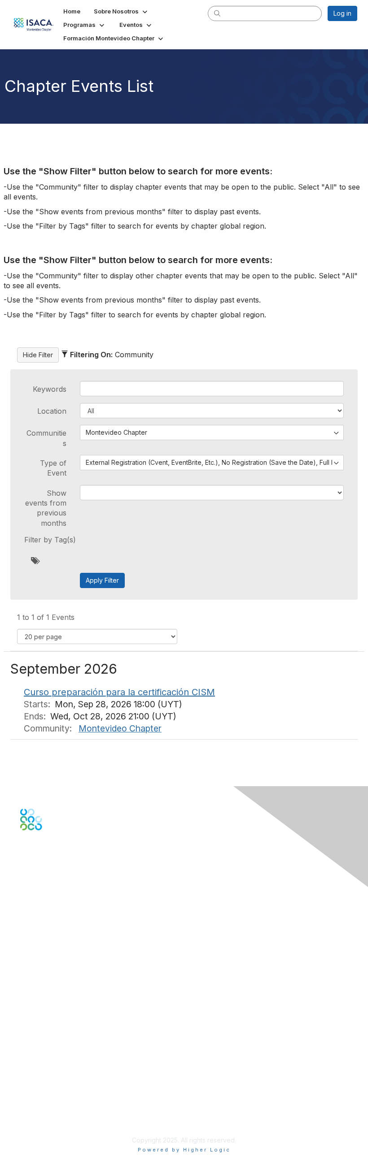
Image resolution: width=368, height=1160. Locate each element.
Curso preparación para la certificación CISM (119, 692)
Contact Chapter (44, 926)
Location (51, 411)
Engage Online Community (60, 874)
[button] (121, 11)
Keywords (49, 389)
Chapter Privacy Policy (54, 1117)
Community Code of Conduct (63, 1078)
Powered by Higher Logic (184, 1150)
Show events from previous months (45, 508)
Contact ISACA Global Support (65, 939)
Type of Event (53, 468)
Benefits (32, 1000)
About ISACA (38, 1069)
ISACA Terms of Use (50, 1095)
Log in (342, 13)
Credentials (37, 1009)
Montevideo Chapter (120, 728)
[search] (217, 13)
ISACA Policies (41, 1087)
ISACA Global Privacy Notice (62, 1104)
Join (26, 991)
